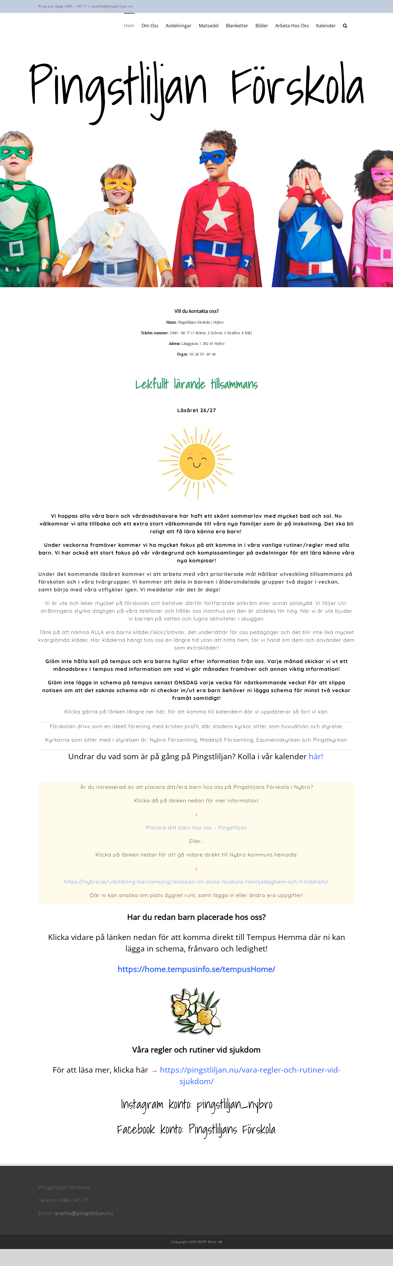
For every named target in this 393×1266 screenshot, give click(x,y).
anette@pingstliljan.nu (112, 6)
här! (317, 756)
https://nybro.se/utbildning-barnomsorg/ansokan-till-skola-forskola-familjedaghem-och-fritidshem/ (196, 881)
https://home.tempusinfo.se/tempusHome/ (196, 969)
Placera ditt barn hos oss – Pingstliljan (196, 827)
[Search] (345, 25)
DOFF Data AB (210, 1242)
